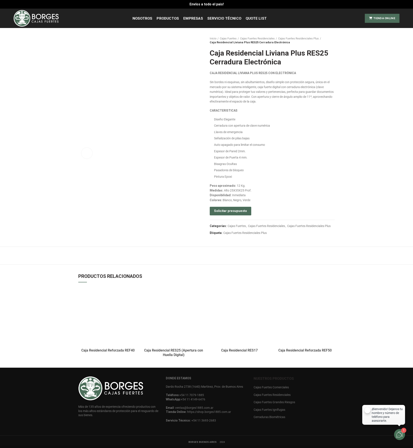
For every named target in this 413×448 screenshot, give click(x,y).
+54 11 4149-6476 (193, 399)
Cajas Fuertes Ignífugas (269, 409)
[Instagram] (357, 18)
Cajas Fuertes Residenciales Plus (298, 38)
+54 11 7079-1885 (191, 395)
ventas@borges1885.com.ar (193, 407)
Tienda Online (384, 18)
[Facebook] (351, 18)
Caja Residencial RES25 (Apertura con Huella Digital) (173, 352)
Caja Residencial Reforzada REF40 (108, 350)
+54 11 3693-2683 (203, 420)
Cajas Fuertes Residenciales (257, 38)
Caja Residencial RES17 (239, 350)
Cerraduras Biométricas (269, 417)
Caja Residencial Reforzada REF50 (305, 350)
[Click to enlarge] (87, 153)
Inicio (213, 38)
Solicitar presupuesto (230, 211)
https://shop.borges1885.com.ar (209, 412)
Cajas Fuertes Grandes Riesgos (274, 402)
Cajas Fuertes (228, 38)
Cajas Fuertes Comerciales (271, 387)
